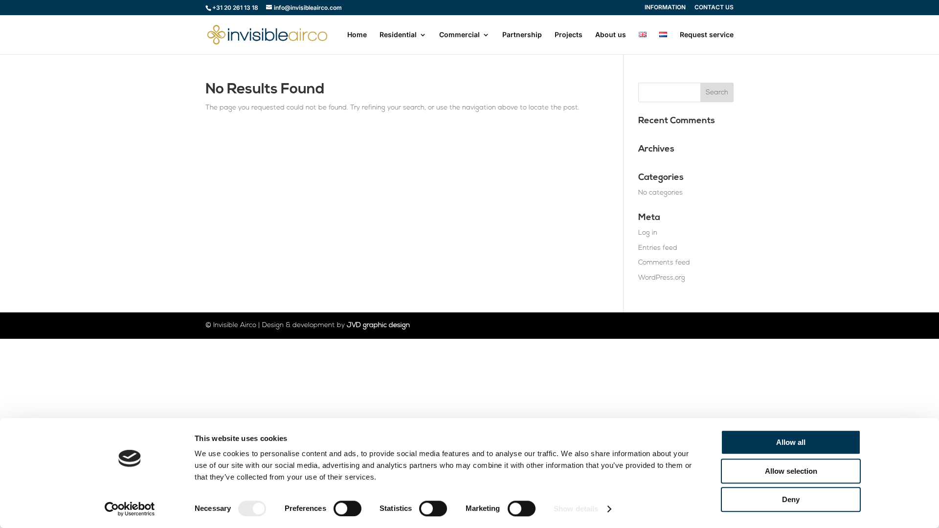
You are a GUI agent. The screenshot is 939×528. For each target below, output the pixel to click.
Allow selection (791, 471)
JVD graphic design (378, 325)
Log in (647, 233)
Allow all (790, 442)
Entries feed (657, 248)
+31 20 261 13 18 (235, 7)
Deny (791, 499)
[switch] (347, 508)
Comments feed (664, 262)
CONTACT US (714, 7)
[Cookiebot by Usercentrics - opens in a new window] (130, 509)
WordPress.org (661, 278)
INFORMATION (665, 7)
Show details (576, 509)
